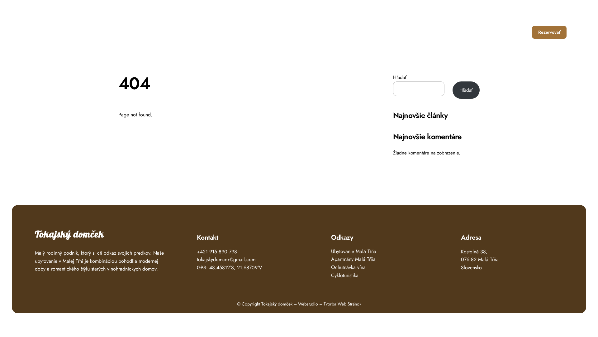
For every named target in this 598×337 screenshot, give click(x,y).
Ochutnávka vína (348, 267)
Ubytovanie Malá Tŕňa (353, 251)
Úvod (413, 32)
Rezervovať (549, 32)
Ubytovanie (440, 32)
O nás (495, 32)
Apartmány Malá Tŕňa (353, 259)
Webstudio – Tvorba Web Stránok (329, 304)
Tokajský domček (69, 234)
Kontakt (518, 32)
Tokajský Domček (59, 30)
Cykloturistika (344, 275)
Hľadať (399, 77)
